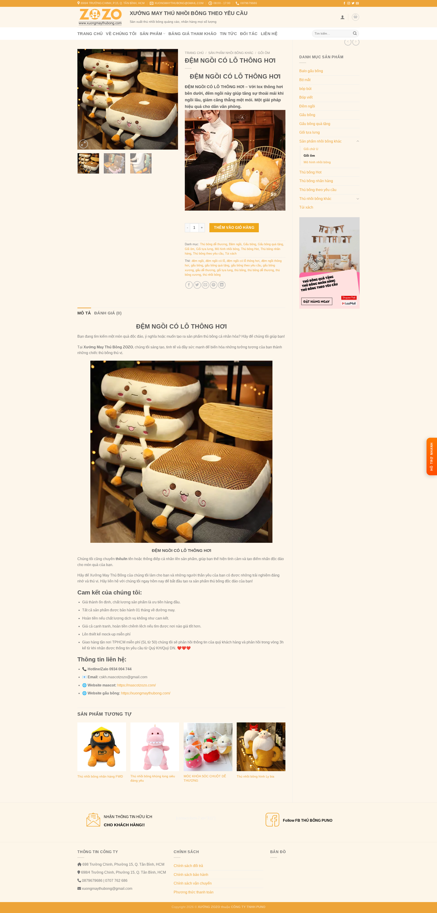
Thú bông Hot (310, 172)
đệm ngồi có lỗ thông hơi (243, 261)
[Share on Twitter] (197, 285)
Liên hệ (269, 33)
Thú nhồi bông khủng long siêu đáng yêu (152, 778)
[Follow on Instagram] (348, 3)
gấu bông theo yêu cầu (246, 265)
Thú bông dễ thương (213, 244)
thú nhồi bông (212, 274)
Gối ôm (309, 155)
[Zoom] (83, 144)
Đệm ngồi (307, 106)
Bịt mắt (304, 80)
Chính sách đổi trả (188, 866)
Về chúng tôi (121, 33)
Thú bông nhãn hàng (316, 181)
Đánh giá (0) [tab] (108, 313)
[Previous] (85, 99)
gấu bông (197, 265)
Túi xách (306, 207)
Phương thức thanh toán (193, 892)
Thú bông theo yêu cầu (317, 190)
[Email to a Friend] (205, 285)
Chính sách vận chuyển (193, 883)
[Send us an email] (357, 3)
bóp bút (305, 89)
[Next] (170, 99)
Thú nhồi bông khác (315, 199)
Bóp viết (306, 97)
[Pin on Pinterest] (213, 285)
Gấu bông (307, 115)
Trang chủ (90, 33)
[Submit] (355, 34)
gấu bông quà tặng (217, 265)
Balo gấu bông (311, 71)
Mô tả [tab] (84, 313)
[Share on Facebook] (189, 285)
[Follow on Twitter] (353, 3)
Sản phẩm (151, 33)
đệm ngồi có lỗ (215, 261)
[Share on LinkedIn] (222, 285)
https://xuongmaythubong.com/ (145, 693)
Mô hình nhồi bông (317, 162)
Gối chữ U (311, 149)
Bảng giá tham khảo (192, 33)
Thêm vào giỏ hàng (234, 228)
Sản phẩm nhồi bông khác (320, 141)
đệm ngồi (198, 261)
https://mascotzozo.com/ (136, 685)
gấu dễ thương (205, 270)
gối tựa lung (225, 270)
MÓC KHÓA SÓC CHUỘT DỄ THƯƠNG (205, 778)
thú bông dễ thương (261, 270)
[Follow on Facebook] (344, 3)
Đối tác (249, 33)
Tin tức (228, 33)
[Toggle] (358, 141)
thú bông (240, 270)
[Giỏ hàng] (355, 17)
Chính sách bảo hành (191, 875)
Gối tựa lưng (309, 132)
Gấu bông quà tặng (314, 124)
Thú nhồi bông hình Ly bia (255, 776)
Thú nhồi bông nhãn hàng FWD (100, 776)
